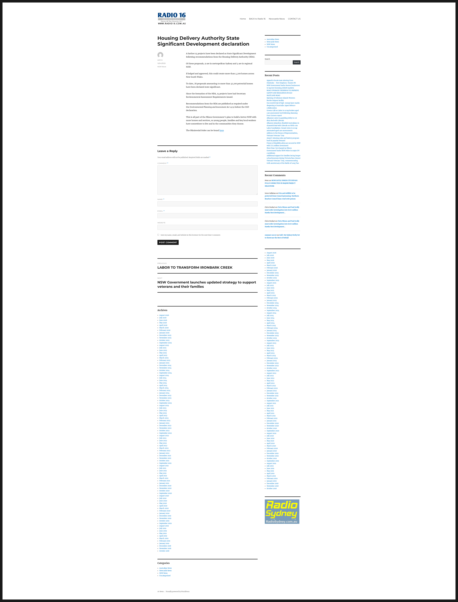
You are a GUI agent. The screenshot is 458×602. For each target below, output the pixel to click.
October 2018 (164, 551)
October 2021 (164, 461)
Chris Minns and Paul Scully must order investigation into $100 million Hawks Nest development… (282, 210)
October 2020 (164, 491)
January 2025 (164, 363)
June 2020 (163, 501)
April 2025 (163, 355)
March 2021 (163, 478)
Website (161, 223)
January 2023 (164, 423)
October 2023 (164, 401)
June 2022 (163, 441)
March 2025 (164, 358)
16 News (160, 592)
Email (161, 211)
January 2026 (164, 333)
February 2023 (164, 421)
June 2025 (163, 350)
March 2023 (163, 418)
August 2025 (164, 345)
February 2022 (164, 451)
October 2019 (164, 521)
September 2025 (165, 343)
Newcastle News (277, 19)
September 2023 (165, 403)
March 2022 (164, 448)
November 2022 (165, 428)
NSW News (161, 67)
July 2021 (162, 468)
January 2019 (164, 543)
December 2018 (165, 546)
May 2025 (163, 353)
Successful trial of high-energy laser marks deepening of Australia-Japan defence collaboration (283, 105)
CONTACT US (294, 19)
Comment (162, 163)
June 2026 (163, 320)
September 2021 (165, 463)
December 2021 (165, 456)
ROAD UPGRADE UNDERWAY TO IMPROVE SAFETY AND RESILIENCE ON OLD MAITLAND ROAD (283, 92)
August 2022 (164, 436)
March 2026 (164, 328)
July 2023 (162, 408)
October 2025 (164, 340)
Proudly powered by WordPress (178, 592)
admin (160, 60)
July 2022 (162, 438)
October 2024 (164, 370)
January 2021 (164, 483)
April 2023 (163, 416)
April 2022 (163, 446)
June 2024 (163, 380)
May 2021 (163, 473)
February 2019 (164, 541)
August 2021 (164, 466)
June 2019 (163, 531)
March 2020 (164, 508)
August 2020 (164, 496)
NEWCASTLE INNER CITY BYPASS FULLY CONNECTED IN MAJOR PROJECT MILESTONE (281, 183)
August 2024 (164, 375)
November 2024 (165, 368)
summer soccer (271, 235)
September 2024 (165, 373)
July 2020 (162, 498)
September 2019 (165, 523)
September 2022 (165, 433)
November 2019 (165, 518)
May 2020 (163, 503)
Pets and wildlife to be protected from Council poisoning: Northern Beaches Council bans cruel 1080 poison (282, 196)
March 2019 (163, 538)
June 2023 (163, 411)
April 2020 (163, 506)
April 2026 (163, 325)
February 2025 (164, 360)
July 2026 (163, 318)
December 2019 (165, 516)
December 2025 (165, 335)
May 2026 (163, 323)
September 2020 (165, 493)
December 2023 (165, 395)
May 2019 (163, 533)
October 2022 (164, 431)
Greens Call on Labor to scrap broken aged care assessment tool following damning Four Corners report (283, 113)
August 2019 (164, 526)
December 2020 (165, 486)
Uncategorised (164, 576)
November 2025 (165, 338)
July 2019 (162, 528)
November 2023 (165, 398)
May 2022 (163, 443)
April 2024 (163, 385)
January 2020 (164, 513)
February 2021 (164, 481)
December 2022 (165, 426)
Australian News (165, 568)
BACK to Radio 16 (257, 19)
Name (160, 199)
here (222, 130)
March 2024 (164, 388)
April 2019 (163, 536)
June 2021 (163, 471)
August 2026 (164, 315)
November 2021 (165, 458)
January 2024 (164, 393)
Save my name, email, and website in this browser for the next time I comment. (191, 235)
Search (267, 59)
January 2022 (164, 453)
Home (243, 19)
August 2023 (164, 406)
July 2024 (162, 378)
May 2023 (163, 413)
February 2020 (164, 511)
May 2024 (163, 383)
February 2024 (164, 390)
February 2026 (164, 330)
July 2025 (162, 348)
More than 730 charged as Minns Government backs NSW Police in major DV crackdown (283, 150)
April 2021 (163, 476)
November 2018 (165, 548)
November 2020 (165, 488)
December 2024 (165, 365)
